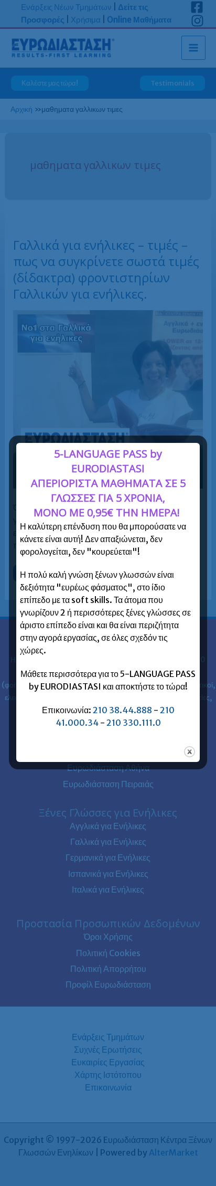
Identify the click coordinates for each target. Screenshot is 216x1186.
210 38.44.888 (122, 710)
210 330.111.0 (133, 722)
